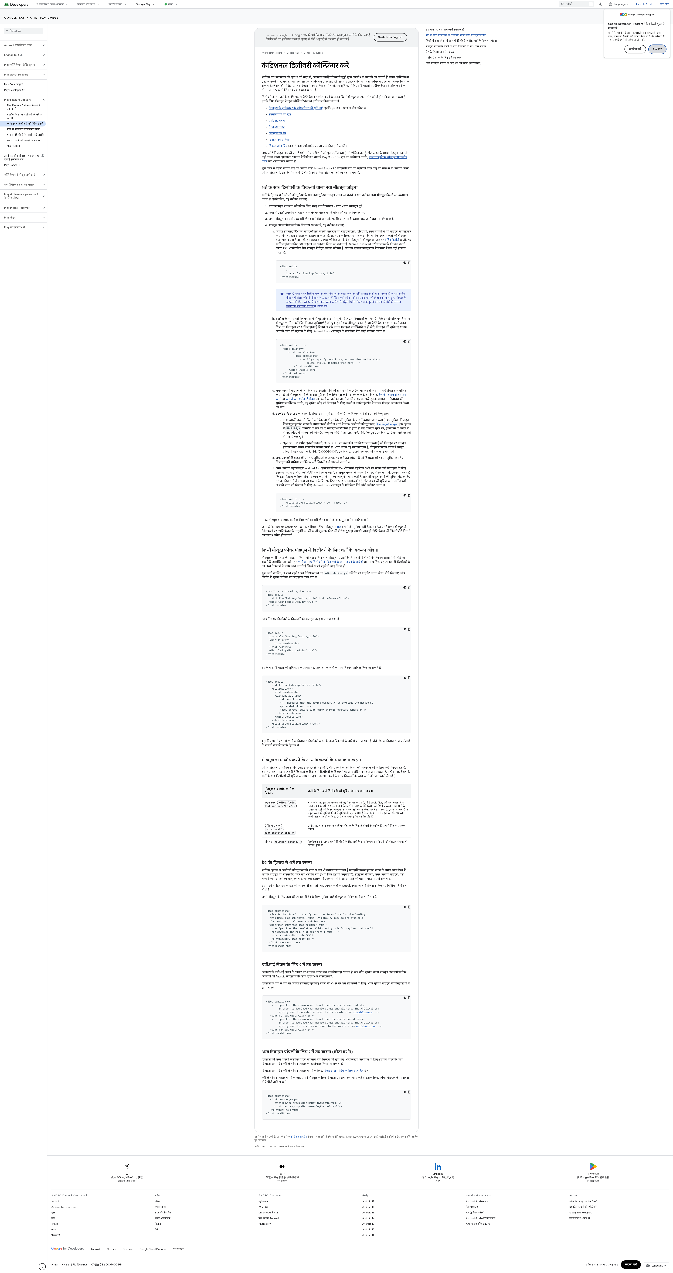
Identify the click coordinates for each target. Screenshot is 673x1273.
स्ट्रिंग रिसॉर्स (392, 240)
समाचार (54, 1223)
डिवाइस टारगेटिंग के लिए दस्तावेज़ (343, 1071)
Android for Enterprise (63, 1207)
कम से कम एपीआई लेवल (300, 399)
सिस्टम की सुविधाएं (280, 140)
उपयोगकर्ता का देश (280, 114)
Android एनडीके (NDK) (478, 1223)
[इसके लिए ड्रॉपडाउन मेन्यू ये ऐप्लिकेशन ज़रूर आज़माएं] (68, 4)
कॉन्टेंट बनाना (115, 4)
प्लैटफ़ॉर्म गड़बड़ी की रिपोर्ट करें (583, 1201)
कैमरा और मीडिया (162, 1218)
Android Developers (272, 52)
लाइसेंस (66, 1264)
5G (156, 1229)
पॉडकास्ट (55, 1235)
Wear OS (263, 1207)
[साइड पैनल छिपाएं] (42, 1266)
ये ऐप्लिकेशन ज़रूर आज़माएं (50, 4)
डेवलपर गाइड (472, 1207)
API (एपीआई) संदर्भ (475, 1212)
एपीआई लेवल (277, 121)
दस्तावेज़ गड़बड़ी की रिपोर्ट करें (582, 1207)
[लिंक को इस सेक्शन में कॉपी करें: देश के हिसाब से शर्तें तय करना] (315, 863)
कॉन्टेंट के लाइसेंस (299, 1136)
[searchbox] (23, 31)
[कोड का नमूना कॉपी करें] (409, 263)
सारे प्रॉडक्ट (178, 1249)
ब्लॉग (170, 4)
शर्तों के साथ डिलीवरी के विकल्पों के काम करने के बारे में (330, 562)
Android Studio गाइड (477, 1201)
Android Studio (644, 4)
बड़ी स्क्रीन (263, 1201)
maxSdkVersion (365, 1026)
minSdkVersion (363, 1012)
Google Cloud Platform (153, 1249)
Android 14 (368, 1218)
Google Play (143, 4)
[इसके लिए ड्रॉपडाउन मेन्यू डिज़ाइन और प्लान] (99, 4)
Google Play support (580, 1212)
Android (55, 1201)
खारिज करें (635, 49)
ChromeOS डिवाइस (268, 1212)
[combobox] (576, 4)
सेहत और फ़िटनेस (163, 1212)
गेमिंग (157, 1201)
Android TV (265, 1223)
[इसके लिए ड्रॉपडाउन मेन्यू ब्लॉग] (178, 4)
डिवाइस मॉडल (277, 127)
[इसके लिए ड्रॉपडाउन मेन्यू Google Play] (155, 4)
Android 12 (368, 1229)
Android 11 (368, 1235)
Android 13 (368, 1223)
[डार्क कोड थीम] (405, 263)
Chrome (111, 1249)
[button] (21, 45)
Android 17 (368, 1201)
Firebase (127, 1249)
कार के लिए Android (269, 1218)
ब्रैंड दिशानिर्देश (80, 1264)
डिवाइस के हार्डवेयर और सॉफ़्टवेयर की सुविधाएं (296, 108)
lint (339, 527)
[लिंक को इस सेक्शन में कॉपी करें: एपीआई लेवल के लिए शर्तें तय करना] (325, 965)
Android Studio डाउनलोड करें (480, 1218)
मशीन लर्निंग (160, 1207)
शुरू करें (657, 49)
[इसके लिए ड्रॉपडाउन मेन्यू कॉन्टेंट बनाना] (127, 4)
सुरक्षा (53, 1212)
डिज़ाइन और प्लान (86, 4)
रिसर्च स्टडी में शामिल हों (579, 1218)
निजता (158, 1223)
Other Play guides (44, 17)
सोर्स (53, 1218)
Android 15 (368, 1212)
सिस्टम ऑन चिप (278, 146)
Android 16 (368, 1207)
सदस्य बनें (631, 1264)
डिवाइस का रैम (277, 133)
